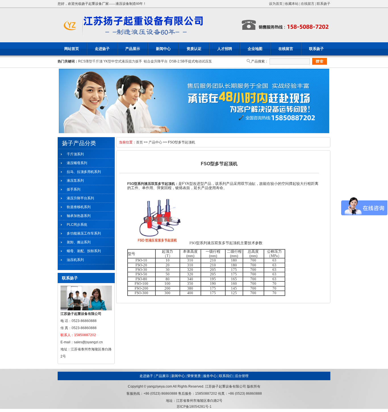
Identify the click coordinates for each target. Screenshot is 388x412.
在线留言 (307, 4)
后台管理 (242, 376)
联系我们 (226, 376)
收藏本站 (292, 4)
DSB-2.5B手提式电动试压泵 (190, 61)
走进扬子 (102, 49)
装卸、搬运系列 (79, 242)
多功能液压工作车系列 (84, 233)
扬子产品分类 (79, 143)
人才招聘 (224, 49)
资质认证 (194, 49)
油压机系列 (75, 260)
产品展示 (132, 49)
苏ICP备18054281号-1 (194, 407)
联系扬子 (323, 4)
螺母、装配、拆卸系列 (84, 251)
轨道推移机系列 (79, 207)
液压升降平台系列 (80, 198)
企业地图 (255, 49)
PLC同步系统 (77, 225)
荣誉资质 (194, 376)
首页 (139, 142)
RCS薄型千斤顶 (90, 61)
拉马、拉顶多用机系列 (84, 172)
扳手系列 (73, 189)
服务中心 (210, 376)
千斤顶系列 (75, 154)
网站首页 (71, 49)
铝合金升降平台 (156, 61)
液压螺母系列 (77, 163)
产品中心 (155, 142)
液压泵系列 (75, 181)
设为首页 (276, 4)
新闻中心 (163, 49)
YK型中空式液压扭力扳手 (122, 61)
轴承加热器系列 (79, 216)
